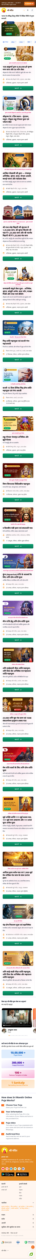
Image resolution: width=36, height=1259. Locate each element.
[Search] (24, 10)
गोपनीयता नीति (5, 1233)
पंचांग (20, 1196)
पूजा (20, 1187)
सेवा (20, 1193)
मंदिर (20, 1199)
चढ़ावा (20, 1190)
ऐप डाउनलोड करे (29, 3)
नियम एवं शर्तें (14, 1233)
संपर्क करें (4, 1190)
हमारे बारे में (4, 1187)
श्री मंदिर (3, 1251)
